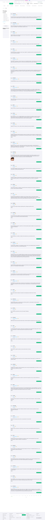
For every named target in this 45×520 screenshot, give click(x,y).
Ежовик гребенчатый (15, 318)
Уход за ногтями (40, 5)
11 (27, 495)
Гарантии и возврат (11, 516)
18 (40, 495)
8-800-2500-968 (36, 3)
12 (29, 495)
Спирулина (14, 356)
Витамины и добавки (15, 87)
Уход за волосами (34, 5)
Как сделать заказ (38, 515)
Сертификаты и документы (12, 517)
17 (38, 495)
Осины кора (14, 185)
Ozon (29, 0)
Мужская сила (17, 5)
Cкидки (4, 5)
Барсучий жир (4, 517)
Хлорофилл (14, 114)
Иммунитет (11, 5)
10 (25, 495)
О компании (10, 514)
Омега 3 (14, 204)
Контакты (10, 518)
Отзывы (10, 519)
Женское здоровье (22, 5)
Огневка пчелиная (15, 143)
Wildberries (26, 0)
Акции (8, 5)
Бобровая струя (4, 514)
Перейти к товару (39, 19)
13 (31, 495)
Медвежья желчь (14, 243)
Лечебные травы (4, 518)
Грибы (3, 519)
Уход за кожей (28, 5)
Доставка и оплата (11, 515)
